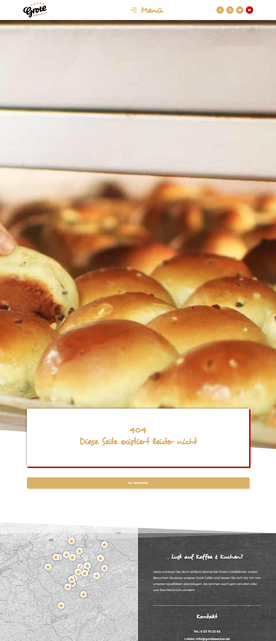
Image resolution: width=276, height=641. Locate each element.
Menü (152, 10)
